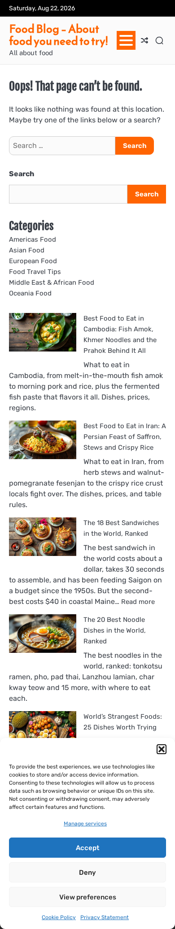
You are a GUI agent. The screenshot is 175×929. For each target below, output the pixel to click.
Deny (87, 872)
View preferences (87, 897)
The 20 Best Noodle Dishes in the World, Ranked (114, 630)
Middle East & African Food (51, 282)
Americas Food (32, 239)
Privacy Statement (104, 917)
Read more (138, 602)
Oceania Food (30, 293)
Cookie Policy (59, 917)
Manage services (85, 823)
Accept (87, 848)
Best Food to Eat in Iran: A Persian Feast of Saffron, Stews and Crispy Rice (124, 436)
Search (21, 173)
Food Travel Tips (35, 272)
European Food (33, 261)
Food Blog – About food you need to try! (58, 35)
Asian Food (26, 250)
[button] (161, 749)
